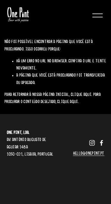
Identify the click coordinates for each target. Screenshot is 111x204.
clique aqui (81, 95)
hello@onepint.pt (88, 153)
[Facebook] (101, 143)
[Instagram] (92, 143)
